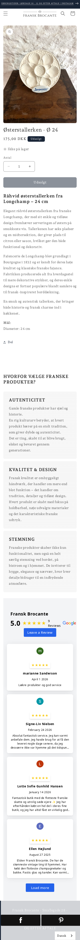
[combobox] (65, 935)
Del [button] (10, 342)
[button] (5, 13)
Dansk (61, 935)
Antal (7, 157)
